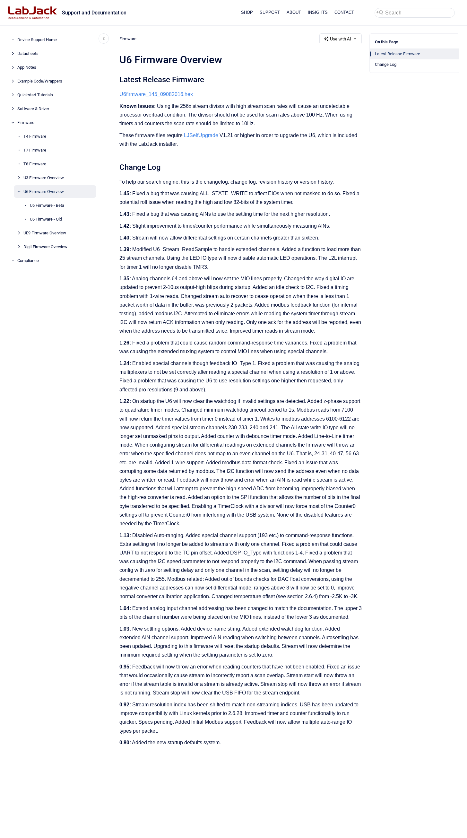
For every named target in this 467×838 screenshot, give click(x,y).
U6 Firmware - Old (46, 219)
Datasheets (28, 53)
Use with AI (340, 39)
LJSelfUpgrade (201, 135)
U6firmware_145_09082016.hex (156, 94)
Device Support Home (37, 39)
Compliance (28, 260)
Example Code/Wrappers (39, 81)
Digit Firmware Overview (45, 246)
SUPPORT (270, 12)
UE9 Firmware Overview (44, 233)
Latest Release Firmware (397, 53)
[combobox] (415, 13)
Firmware (25, 122)
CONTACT (344, 12)
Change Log (385, 64)
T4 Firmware (34, 136)
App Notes (26, 67)
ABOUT (294, 12)
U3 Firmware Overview (43, 177)
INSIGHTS (318, 12)
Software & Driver (33, 108)
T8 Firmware (34, 163)
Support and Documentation (94, 13)
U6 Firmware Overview (43, 191)
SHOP (247, 12)
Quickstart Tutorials (35, 94)
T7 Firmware (34, 150)
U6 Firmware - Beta (47, 205)
